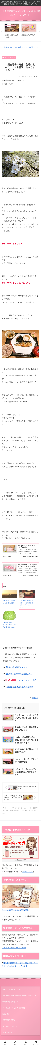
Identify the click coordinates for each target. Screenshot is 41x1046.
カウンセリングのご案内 (26, 680)
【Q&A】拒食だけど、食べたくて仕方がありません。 (9, 624)
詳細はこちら (27, 872)
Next (39, 31)
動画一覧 (6, 1014)
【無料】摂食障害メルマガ (16, 667)
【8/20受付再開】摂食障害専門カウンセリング (19, 996)
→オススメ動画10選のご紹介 (14, 948)
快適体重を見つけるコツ (11, 1002)
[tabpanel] (12, 31)
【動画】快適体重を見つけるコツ (19, 687)
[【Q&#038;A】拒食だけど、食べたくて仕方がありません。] (9, 615)
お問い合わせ (7, 1032)
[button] (37, 575)
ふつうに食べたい (9, 57)
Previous (2, 31)
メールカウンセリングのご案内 (14, 1008)
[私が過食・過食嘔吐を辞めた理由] (9, 594)
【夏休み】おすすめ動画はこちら (18, 674)
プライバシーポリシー (10, 1026)
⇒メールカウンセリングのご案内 (15, 910)
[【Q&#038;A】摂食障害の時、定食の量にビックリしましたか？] (27, 594)
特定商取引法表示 (9, 1020)
